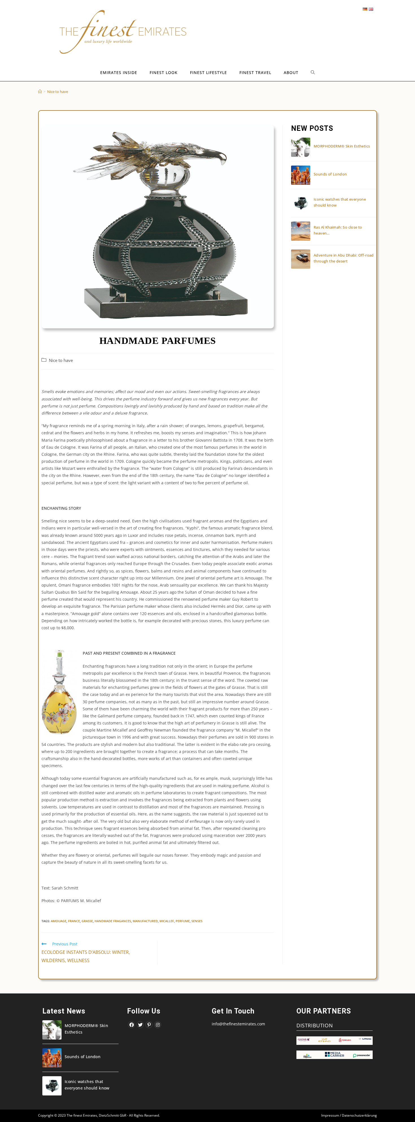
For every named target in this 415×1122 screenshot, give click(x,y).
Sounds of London (330, 174)
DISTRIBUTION (314, 1025)
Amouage (58, 921)
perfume (183, 921)
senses (196, 921)
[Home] (40, 91)
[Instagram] (157, 1024)
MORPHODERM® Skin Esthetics (342, 146)
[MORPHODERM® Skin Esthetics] (300, 147)
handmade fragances (113, 921)
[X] (140, 1024)
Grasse (87, 921)
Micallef (167, 921)
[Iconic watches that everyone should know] (300, 203)
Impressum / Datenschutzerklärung (349, 1115)
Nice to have (61, 360)
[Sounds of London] (300, 175)
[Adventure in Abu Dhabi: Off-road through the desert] (300, 259)
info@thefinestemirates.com (238, 1023)
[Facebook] (131, 1024)
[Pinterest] (148, 1024)
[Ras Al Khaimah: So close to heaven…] (300, 231)
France (74, 921)
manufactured (145, 921)
